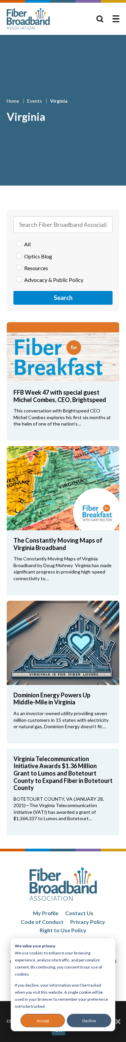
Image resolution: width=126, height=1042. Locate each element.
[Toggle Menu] (116, 19)
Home (13, 101)
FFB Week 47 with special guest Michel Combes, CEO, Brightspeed (59, 396)
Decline (89, 1020)
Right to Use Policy (63, 930)
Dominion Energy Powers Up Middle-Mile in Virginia (51, 698)
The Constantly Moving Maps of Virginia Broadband (57, 544)
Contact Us (79, 913)
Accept (43, 1020)
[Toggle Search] (100, 19)
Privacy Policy (87, 922)
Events (35, 101)
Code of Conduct (42, 922)
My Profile (45, 913)
